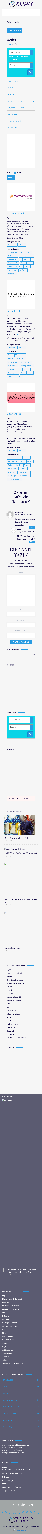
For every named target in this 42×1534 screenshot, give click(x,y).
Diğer (9, 970)
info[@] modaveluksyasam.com (14, 1491)
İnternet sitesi (21, 631)
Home (9, 44)
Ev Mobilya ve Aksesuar (15, 983)
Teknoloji (10, 1031)
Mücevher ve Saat (13, 1014)
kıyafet (15, 59)
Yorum (21, 572)
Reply (32, 527)
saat (10, 59)
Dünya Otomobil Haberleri (16, 973)
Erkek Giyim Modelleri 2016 (16, 838)
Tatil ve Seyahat (12, 1024)
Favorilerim (15, 30)
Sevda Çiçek (14, 311)
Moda (9, 1004)
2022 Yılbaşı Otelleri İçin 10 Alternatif (20, 853)
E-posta (21, 620)
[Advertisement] (21, 687)
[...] (29, 234)
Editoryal (10, 977)
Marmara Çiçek (16, 213)
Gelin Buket (14, 413)
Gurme (9, 987)
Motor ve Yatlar (12, 1011)
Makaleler (10, 994)
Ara (30, 72)
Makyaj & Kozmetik (14, 997)
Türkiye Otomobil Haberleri (17, 1038)
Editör (19, 529)
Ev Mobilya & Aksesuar (15, 980)
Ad (21, 609)
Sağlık (9, 1017)
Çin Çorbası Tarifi (12, 948)
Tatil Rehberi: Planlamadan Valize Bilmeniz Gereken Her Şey (22, 1270)
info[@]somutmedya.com (11, 1487)
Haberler (10, 990)
